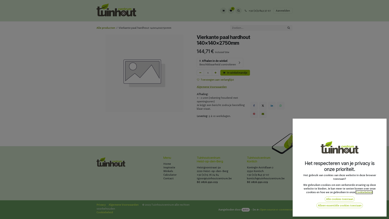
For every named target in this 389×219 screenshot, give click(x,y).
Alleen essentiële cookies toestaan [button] (339, 205)
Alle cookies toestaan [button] (339, 199)
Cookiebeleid (364, 192)
